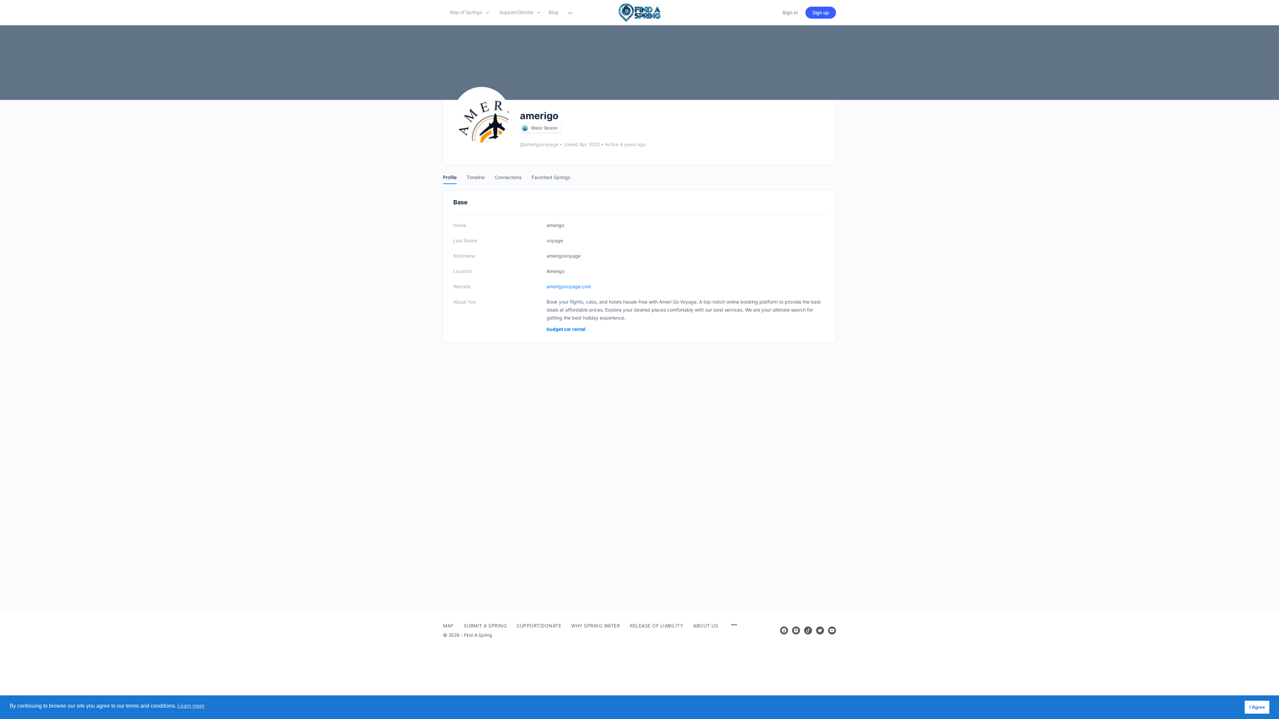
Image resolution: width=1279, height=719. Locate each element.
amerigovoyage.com (569, 286)
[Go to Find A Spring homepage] (639, 12)
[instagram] (796, 630)
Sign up (820, 12)
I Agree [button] (1257, 707)
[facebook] (784, 630)
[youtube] (832, 630)
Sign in (790, 12)
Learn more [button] (191, 706)
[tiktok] (808, 630)
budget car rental (566, 329)
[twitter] (820, 630)
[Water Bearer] (525, 128)
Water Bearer (544, 127)
